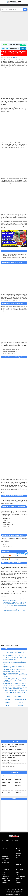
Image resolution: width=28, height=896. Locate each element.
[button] (26, 553)
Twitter (7, 705)
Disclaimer (20, 889)
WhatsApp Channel (20, 699)
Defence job (18, 779)
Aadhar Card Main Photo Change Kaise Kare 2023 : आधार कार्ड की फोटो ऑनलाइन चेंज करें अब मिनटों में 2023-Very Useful (14, 610)
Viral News (18, 792)
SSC (17, 874)
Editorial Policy (18, 891)
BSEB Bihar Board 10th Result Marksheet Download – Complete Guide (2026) (12, 750)
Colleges (4, 860)
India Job (4, 852)
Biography (4, 882)
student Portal (18, 789)
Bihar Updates (19, 860)
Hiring (11, 840)
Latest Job (17, 5)
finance (18, 862)
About (7, 840)
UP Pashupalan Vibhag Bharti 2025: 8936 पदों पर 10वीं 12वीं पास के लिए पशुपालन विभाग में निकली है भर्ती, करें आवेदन (14, 680)
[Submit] (25, 9)
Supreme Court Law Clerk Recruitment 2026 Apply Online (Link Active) (13, 765)
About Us (7, 889)
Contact (16, 840)
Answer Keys (5, 862)
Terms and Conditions (14, 892)
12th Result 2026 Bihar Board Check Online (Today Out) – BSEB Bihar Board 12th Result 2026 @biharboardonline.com (14, 657)
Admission (11, 5)
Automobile (19, 858)
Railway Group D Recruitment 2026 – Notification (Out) (11, 761)
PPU (17, 880)
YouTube (20, 705)
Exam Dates (5, 856)
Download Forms (20, 876)
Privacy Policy (9, 891)
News (3, 872)
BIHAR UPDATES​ (6, 779)
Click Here (17, 555)
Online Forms (5, 858)
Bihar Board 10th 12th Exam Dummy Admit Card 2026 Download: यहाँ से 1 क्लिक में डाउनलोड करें (14, 662)
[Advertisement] (14, 27)
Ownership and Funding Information (14, 894)
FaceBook (7, 702)
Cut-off (4, 854)
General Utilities (9, 645)
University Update (6, 792)
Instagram (20, 702)
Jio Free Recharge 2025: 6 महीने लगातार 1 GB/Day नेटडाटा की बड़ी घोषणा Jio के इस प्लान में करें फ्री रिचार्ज (15, 675)
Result (6, 5)
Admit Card (22, 5)
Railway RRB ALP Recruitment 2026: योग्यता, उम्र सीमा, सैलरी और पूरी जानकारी (13, 745)
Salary (17, 872)
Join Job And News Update (14, 696)
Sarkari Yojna (18, 785)
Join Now (23, 44)
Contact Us (13, 889)
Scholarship (5, 789)
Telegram (7, 699)
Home (2, 5)
